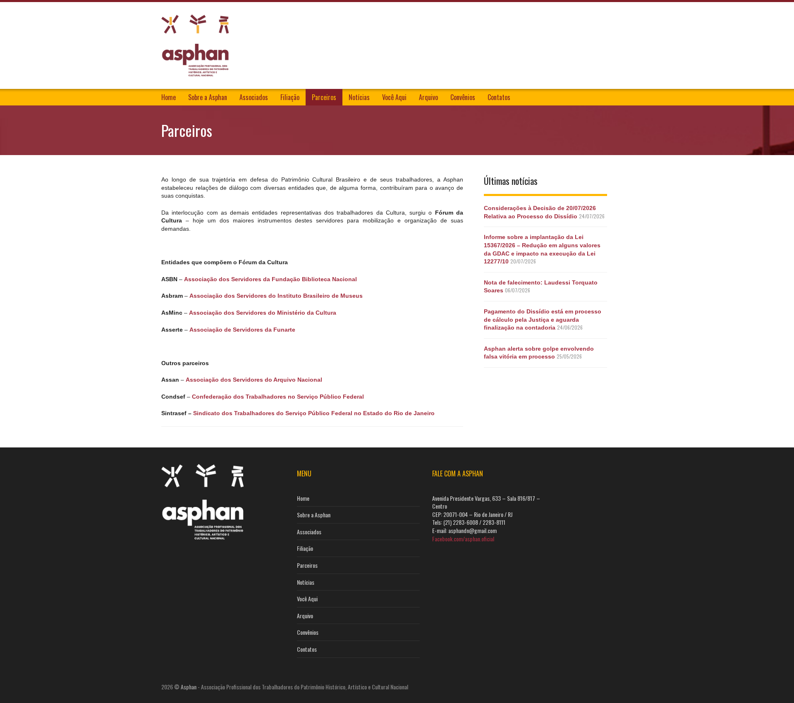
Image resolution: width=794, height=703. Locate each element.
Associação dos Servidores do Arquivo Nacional (254, 379)
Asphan (188, 686)
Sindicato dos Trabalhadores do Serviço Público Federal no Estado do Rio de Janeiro (314, 413)
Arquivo (428, 97)
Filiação (289, 97)
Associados (253, 97)
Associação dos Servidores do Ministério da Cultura (262, 312)
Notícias (359, 97)
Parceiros (324, 97)
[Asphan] (195, 44)
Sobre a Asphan (207, 97)
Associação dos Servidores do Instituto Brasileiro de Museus (276, 295)
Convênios (462, 97)
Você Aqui (394, 97)
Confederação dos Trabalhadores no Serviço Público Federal (278, 396)
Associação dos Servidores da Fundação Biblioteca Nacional (270, 279)
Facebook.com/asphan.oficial (463, 538)
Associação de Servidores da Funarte (242, 329)
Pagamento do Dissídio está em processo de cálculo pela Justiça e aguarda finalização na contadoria (542, 319)
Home (168, 97)
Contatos (499, 97)
